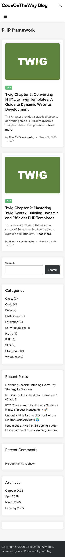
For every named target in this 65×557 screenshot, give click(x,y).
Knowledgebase (15, 327)
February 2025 (14, 508)
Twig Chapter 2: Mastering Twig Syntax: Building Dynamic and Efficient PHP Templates (31, 213)
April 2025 (12, 496)
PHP (9, 87)
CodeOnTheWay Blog (25, 5)
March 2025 (13, 502)
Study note (12, 351)
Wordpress (12, 356)
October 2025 (14, 490)
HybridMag (44, 551)
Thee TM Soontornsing (21, 137)
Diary (8, 310)
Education (11, 322)
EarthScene (12, 316)
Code (8, 304)
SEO (8, 345)
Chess (9, 298)
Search (10, 263)
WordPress (24, 551)
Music (9, 333)
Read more (44, 234)
